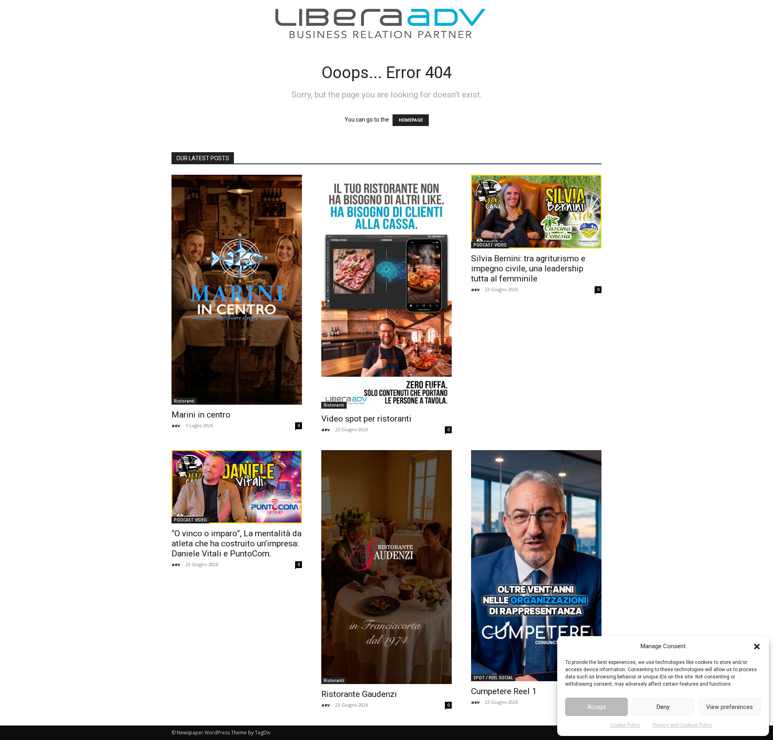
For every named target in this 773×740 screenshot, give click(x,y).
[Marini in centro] (237, 290)
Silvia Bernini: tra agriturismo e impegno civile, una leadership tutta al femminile (528, 268)
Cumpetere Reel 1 (504, 691)
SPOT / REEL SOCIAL (493, 677)
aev (176, 425)
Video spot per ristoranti (366, 419)
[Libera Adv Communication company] (380, 23)
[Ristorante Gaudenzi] (386, 567)
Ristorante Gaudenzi (359, 694)
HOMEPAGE (411, 120)
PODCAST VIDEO (489, 245)
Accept (596, 707)
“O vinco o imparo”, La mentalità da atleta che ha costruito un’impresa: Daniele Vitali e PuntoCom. (237, 543)
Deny (663, 707)
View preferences (729, 707)
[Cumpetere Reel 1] (536, 566)
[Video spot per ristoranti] (386, 292)
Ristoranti (184, 401)
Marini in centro (201, 415)
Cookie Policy (625, 725)
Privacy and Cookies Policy (682, 725)
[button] (757, 647)
